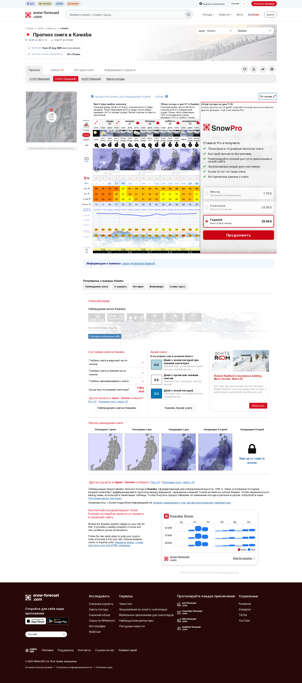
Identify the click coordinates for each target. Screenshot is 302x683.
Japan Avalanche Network (138, 263)
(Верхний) (40, 78)
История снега (84, 70)
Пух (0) (92, 401)
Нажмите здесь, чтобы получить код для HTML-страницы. (115, 543)
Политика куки (104, 667)
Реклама (47, 650)
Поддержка (65, 650)
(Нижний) (91, 78)
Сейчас (55, 70)
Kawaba (64, 28)
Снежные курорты (101, 604)
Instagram (245, 609)
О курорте (120, 286)
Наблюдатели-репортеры (136, 620)
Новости (224, 14)
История (138, 286)
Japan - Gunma (47, 28)
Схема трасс (177, 286)
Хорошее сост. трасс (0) (113, 401)
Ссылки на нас (104, 650)
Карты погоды (115, 78)
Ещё (86, 161)
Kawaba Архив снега (178, 408)
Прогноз (34, 70)
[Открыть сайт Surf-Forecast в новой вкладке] (30, 3)
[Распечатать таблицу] (272, 69)
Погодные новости (132, 626)
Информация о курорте (120, 70)
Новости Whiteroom (102, 620)
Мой (253, 14)
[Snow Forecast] (41, 14)
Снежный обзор (99, 615)
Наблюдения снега (96, 286)
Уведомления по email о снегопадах (143, 609)
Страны (29, 28)
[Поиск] (188, 14)
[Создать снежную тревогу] (254, 69)
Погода (207, 14)
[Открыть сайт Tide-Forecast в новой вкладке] (59, 3)
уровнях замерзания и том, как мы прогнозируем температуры (192, 502)
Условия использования (39, 667)
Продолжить (238, 235)
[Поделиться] (263, 69)
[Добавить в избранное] (245, 69)
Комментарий (127, 650)
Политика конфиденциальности (74, 667)
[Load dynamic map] (51, 117)
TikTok (243, 615)
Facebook (245, 604)
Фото (240, 14)
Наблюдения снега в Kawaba (116, 408)
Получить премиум (264, 3)
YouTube (244, 620)
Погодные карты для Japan (104, 498)
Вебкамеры (156, 286)
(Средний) (65, 78)
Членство (125, 604)
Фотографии (97, 626)
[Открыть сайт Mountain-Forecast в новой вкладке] (45, 3)
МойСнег (95, 632)
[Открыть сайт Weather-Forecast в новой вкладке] (73, 3)
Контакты (84, 650)
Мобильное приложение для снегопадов (146, 615)
